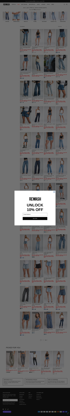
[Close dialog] (54, 192)
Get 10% (35, 218)
